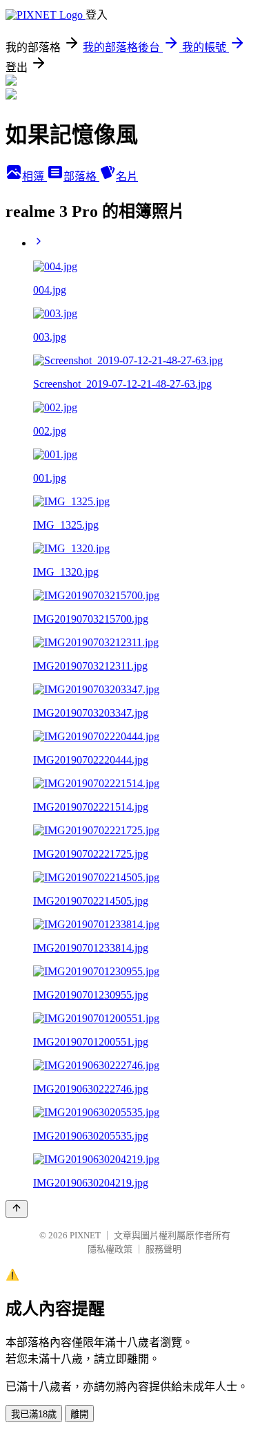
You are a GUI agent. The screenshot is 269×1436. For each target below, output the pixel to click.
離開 (79, 1414)
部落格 (81, 176)
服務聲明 (163, 1249)
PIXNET (85, 1235)
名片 (127, 176)
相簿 (34, 176)
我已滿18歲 (34, 1414)
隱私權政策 (110, 1249)
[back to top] (17, 1209)
